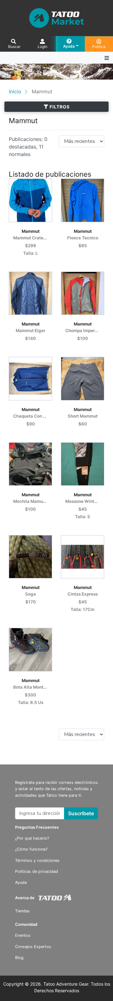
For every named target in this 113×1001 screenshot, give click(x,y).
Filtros (59, 106)
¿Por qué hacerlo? (32, 838)
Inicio (15, 91)
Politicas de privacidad (36, 871)
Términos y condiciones (37, 860)
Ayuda (21, 882)
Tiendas (22, 911)
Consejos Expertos (33, 946)
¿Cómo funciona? (31, 849)
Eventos (22, 935)
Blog (19, 957)
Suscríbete (81, 813)
